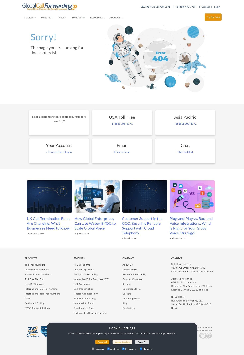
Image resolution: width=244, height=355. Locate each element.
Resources (96, 17)
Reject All (142, 342)
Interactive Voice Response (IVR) (91, 279)
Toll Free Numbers (35, 264)
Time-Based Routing (85, 298)
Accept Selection (122, 342)
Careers (126, 293)
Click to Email (122, 151)
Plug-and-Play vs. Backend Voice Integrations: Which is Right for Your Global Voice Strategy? (191, 225)
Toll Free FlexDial (34, 279)
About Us (115, 17)
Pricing (62, 17)
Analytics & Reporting (86, 274)
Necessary (99, 349)
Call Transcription (83, 288)
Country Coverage (132, 279)
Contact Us (128, 308)
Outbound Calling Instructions (90, 312)
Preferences (130, 349)
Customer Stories (131, 288)
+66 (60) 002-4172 (185, 123)
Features (46, 17)
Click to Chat (185, 151)
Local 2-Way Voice (35, 284)
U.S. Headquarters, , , (192, 268)
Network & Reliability (134, 274)
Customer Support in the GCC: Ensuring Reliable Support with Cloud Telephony (142, 225)
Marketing (148, 349)
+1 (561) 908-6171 (160, 6)
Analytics (114, 349)
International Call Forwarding (41, 288)
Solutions (77, 17)
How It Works (130, 269)
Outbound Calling (34, 303)
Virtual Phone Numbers (38, 274)
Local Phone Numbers (37, 269)
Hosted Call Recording (86, 293)
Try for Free (213, 17)
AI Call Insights (82, 264)
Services (29, 17)
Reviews (126, 284)
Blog (124, 303)
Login (217, 6)
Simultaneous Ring (84, 308)
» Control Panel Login (59, 151)
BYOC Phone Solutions (37, 308)
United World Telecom (202, 330)
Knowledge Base (131, 298)
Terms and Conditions (202, 327)
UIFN (28, 298)
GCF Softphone (82, 284)
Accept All (102, 342)
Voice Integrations (84, 269)
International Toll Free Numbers (42, 293)
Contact (206, 6)
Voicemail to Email (84, 303)
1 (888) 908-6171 (122, 123)
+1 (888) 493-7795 (186, 6)
